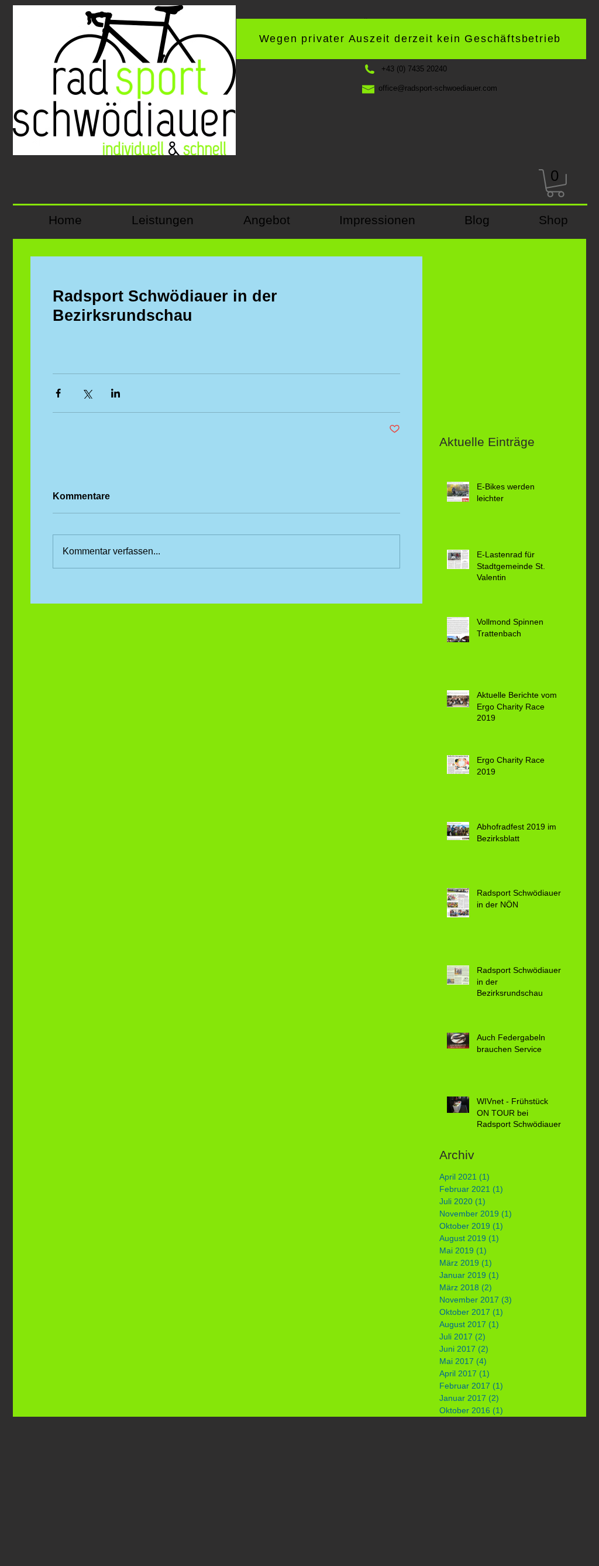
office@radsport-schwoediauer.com (437, 88)
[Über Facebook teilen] (58, 393)
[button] (555, 183)
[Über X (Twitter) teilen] (86, 393)
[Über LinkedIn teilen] (115, 393)
